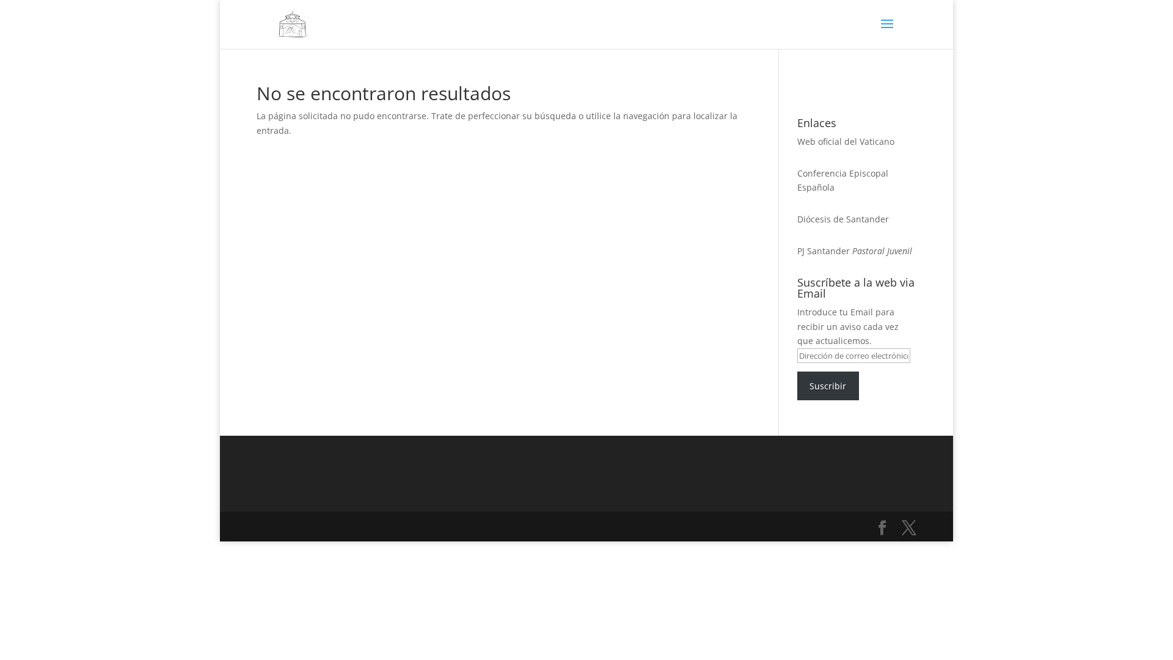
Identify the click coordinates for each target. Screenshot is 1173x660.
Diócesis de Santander (843, 219)
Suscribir (827, 386)
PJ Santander (823, 251)
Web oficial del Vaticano (845, 141)
